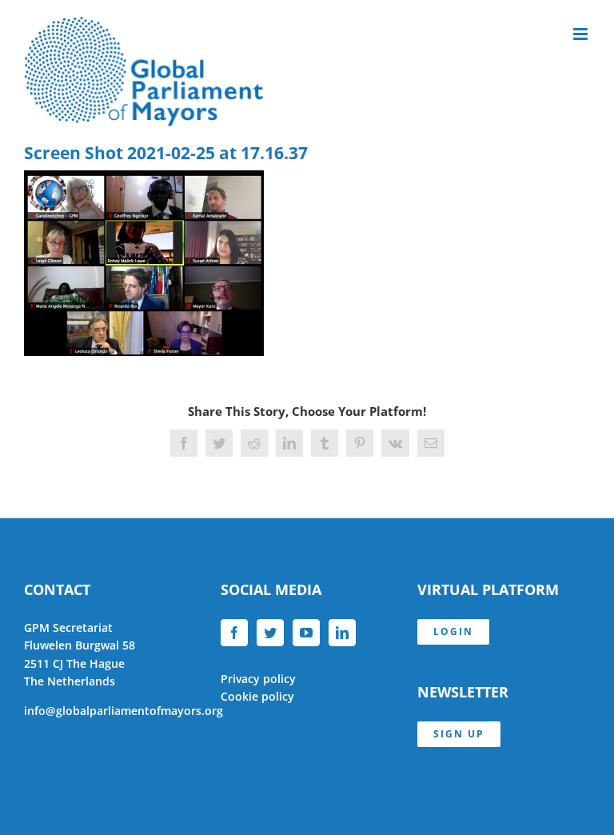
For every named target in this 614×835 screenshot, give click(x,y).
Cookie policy (257, 696)
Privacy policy (258, 678)
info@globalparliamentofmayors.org (123, 710)
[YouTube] (306, 632)
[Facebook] (234, 632)
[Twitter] (270, 632)
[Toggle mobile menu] (581, 34)
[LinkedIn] (342, 632)
